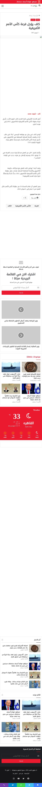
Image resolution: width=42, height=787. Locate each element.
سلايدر (33, 20)
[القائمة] (3, 6)
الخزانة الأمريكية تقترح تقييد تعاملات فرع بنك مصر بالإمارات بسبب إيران (31, 376)
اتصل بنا (15, 773)
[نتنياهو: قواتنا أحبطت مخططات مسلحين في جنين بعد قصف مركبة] (31, 389)
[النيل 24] (34, 6)
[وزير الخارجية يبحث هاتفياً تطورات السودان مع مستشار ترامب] (11, 389)
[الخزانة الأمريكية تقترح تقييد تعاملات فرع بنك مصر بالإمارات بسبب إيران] (31, 367)
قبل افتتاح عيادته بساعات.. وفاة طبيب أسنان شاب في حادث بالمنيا (16, 682)
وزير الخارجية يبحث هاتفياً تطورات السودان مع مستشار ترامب (11, 397)
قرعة (36, 205)
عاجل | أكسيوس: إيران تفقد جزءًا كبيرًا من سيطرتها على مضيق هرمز (11, 376)
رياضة (30, 15)
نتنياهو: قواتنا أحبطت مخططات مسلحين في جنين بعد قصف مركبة (31, 397)
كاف (9, 205)
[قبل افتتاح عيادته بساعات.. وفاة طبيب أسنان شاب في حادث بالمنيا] (34, 684)
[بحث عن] (39, 6)
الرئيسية (36, 15)
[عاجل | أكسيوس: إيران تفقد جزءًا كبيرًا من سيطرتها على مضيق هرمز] (11, 367)
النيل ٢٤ (7, 770)
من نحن (21, 773)
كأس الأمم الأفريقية (22, 205)
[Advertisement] (21, 88)
